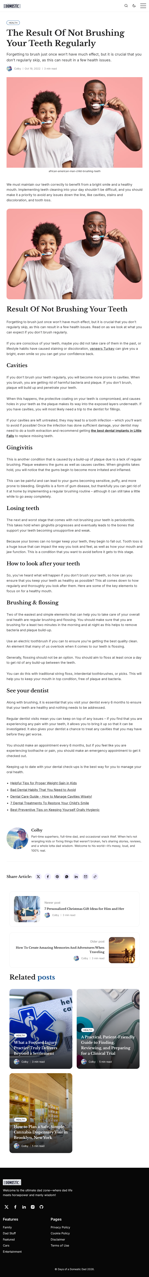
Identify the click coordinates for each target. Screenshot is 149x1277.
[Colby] (9, 68)
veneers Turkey (102, 348)
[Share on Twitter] (38, 876)
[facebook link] (15, 1207)
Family (7, 1227)
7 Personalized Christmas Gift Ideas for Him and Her (84, 909)
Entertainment (12, 1251)
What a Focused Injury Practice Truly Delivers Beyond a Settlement (35, 1048)
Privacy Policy (60, 1227)
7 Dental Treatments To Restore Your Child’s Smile (49, 803)
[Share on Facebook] (48, 876)
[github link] (41, 1207)
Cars (6, 1245)
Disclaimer (58, 1239)
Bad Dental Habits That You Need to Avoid (43, 790)
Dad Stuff (9, 1233)
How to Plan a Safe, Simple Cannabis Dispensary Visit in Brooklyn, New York (41, 1132)
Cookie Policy (60, 1233)
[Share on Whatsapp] (66, 876)
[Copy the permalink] (95, 876)
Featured (9, 1239)
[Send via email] (85, 876)
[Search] (126, 6)
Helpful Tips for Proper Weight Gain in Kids (43, 783)
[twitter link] (6, 1207)
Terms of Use (60, 1245)
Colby (17, 68)
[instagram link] (32, 1207)
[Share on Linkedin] (76, 876)
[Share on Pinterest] (57, 876)
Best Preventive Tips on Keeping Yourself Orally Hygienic (55, 810)
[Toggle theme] (134, 6)
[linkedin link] (24, 1207)
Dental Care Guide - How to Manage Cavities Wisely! (51, 796)
